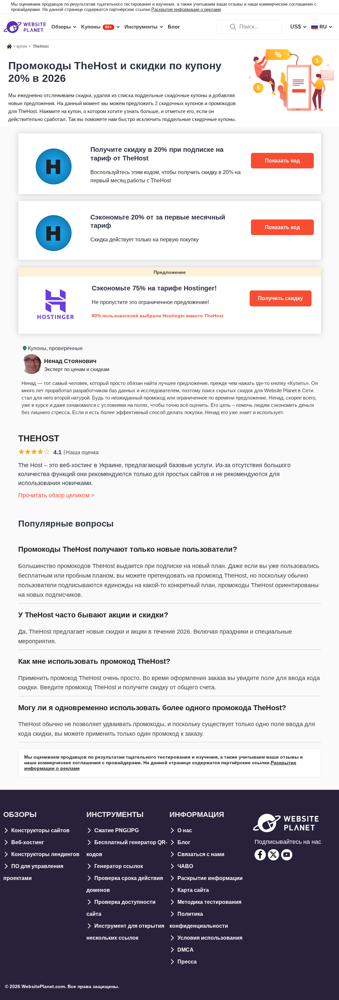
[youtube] (286, 854)
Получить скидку (280, 298)
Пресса (187, 962)
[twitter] (273, 854)
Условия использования (209, 938)
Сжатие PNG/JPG (116, 830)
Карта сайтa (193, 890)
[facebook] (260, 854)
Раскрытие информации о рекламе (186, 9)
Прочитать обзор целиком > (56, 495)
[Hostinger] (170, 300)
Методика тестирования (209, 902)
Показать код (282, 160)
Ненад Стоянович (70, 361)
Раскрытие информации (210, 878)
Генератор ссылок (118, 866)
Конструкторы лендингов (45, 854)
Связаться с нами (200, 854)
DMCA (185, 950)
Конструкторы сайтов (40, 830)
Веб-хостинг (27, 842)
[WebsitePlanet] (9, 45)
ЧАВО (185, 866)
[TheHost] (170, 163)
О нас (184, 830)
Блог (183, 842)
